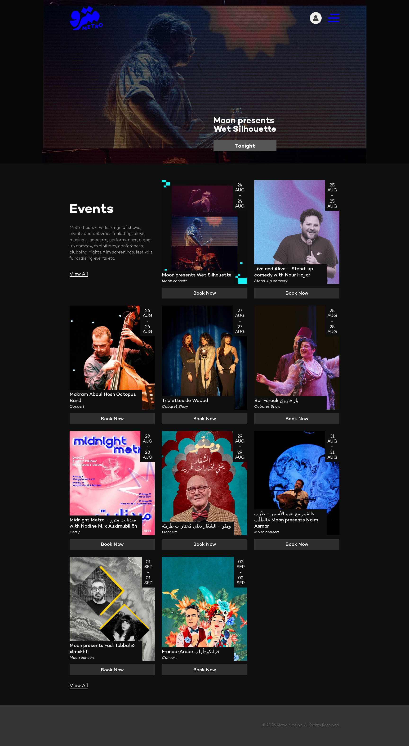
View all (79, 274)
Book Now (204, 293)
